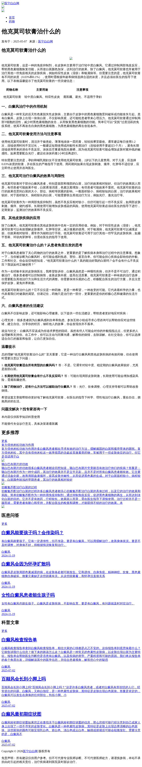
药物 (12, 21)
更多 (4, 441)
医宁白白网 (45, 41)
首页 (12, 17)
